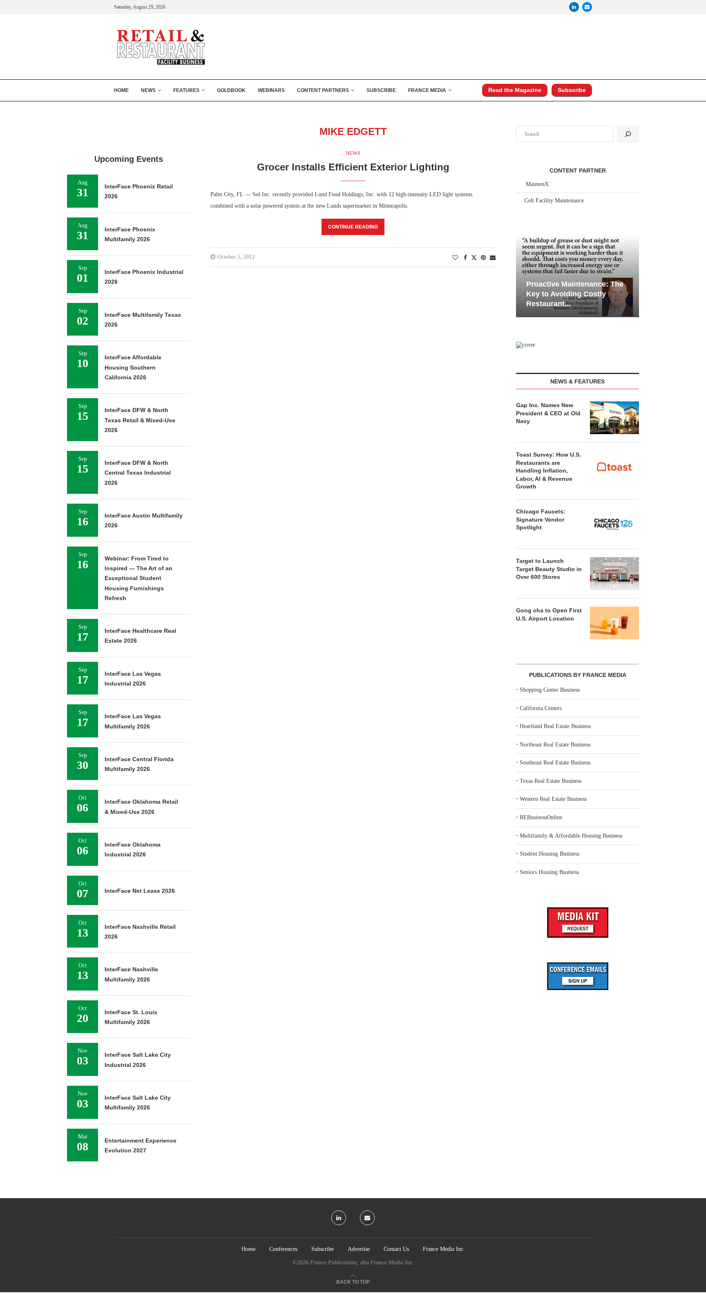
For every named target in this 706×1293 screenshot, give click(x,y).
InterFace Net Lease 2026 (140, 890)
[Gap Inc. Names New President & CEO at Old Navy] (614, 417)
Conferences (283, 1249)
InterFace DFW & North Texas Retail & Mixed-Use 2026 (140, 420)
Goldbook (231, 90)
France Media (427, 90)
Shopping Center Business (550, 690)
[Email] (587, 7)
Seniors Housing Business (549, 872)
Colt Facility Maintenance (554, 200)
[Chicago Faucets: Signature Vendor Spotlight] (614, 524)
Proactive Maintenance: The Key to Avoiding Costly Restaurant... (574, 294)
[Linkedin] (574, 7)
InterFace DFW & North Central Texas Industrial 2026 (138, 472)
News (148, 90)
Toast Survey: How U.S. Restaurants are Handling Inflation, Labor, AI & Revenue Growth (548, 470)
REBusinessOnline (541, 817)
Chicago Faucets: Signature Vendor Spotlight (540, 519)
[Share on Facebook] (465, 258)
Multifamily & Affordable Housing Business (571, 836)
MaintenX (537, 184)
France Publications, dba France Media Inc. (362, 1262)
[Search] (628, 134)
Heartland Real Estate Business (555, 726)
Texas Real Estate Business (550, 781)
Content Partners (323, 90)
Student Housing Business (549, 854)
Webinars (271, 90)
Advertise (359, 1249)
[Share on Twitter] (474, 257)
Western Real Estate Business (553, 799)
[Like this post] (455, 258)
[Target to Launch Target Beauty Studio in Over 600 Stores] (614, 573)
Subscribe (381, 90)
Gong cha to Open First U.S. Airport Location (549, 614)
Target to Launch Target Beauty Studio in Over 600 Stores (549, 569)
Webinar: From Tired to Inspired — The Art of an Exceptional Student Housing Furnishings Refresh (138, 578)
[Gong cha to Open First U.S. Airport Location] (614, 623)
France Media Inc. (444, 1249)
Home (121, 90)
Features (186, 90)
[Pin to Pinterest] (483, 258)
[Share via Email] (493, 258)
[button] (523, 275)
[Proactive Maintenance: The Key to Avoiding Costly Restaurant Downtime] (577, 276)
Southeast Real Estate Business (555, 763)
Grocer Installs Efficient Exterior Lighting (353, 167)
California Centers (541, 708)
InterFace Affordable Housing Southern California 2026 (133, 367)
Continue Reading (353, 227)
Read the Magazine (514, 90)
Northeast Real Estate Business (555, 745)
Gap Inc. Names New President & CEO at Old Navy (548, 413)
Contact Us (396, 1249)
